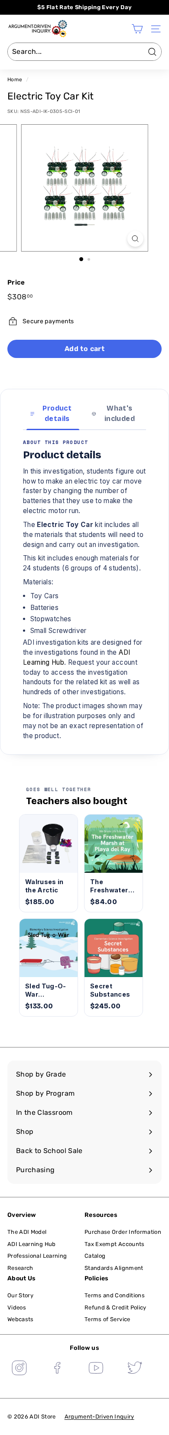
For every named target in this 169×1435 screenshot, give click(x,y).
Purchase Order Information (122, 1232)
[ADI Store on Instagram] (19, 1369)
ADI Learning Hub (31, 1244)
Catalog (94, 1256)
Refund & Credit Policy (115, 1307)
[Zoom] (135, 239)
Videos (16, 1307)
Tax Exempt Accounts (114, 1244)
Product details (57, 413)
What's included (119, 413)
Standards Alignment (113, 1268)
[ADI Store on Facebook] (57, 1369)
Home (14, 79)
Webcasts (20, 1319)
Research (20, 1268)
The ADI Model (27, 1232)
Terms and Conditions (114, 1295)
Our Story (20, 1295)
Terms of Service (107, 1319)
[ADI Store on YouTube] (96, 1369)
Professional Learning (37, 1256)
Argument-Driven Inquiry (99, 1416)
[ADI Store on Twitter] (134, 1369)
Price (16, 282)
